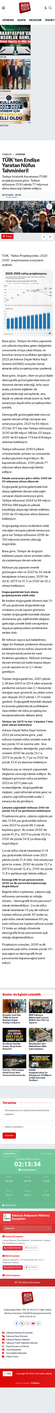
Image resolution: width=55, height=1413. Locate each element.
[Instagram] (27, 1323)
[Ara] (50, 8)
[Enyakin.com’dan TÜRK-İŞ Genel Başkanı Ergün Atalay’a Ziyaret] (14, 1006)
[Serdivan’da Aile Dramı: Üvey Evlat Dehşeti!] (14, 1035)
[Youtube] (33, 1323)
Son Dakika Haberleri (16, 1353)
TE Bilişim (35, 1383)
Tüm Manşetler (13, 1350)
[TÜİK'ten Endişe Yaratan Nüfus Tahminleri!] (27, 217)
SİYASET (50, 20)
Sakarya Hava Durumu (17, 1336)
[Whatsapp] (38, 1323)
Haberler (7, 154)
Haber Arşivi (12, 1356)
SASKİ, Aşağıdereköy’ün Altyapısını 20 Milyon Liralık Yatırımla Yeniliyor (40, 1075)
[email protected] (42, 1313)
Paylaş (9, 236)
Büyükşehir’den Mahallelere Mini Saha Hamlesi (38, 1046)
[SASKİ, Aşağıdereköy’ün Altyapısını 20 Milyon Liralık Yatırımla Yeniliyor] (41, 1061)
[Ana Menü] (3, 8)
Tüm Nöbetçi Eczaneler (29, 1282)
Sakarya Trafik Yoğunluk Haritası (22, 1343)
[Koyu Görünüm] (46, 8)
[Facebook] (16, 1323)
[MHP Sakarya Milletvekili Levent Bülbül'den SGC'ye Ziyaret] (41, 1006)
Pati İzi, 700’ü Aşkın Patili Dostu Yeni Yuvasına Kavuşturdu (14, 1072)
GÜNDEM (8, 20)
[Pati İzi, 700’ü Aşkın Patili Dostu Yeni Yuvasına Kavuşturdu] (14, 1061)
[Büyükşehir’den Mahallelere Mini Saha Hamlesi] (41, 1035)
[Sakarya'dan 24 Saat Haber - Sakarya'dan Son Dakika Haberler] (25, 8)
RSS (9, 1373)
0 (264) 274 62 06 (14, 1248)
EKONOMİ (35, 20)
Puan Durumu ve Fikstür (17, 1346)
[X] (22, 1323)
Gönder (9, 1135)
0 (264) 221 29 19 (14, 1267)
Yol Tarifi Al (32, 1248)
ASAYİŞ (21, 20)
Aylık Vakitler (10, 1205)
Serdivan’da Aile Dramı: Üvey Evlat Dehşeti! (12, 1046)
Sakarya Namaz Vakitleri (18, 1339)
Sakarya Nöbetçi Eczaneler (19, 1333)
